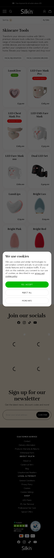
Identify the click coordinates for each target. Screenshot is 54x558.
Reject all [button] (27, 292)
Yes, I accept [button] (27, 284)
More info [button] (27, 301)
